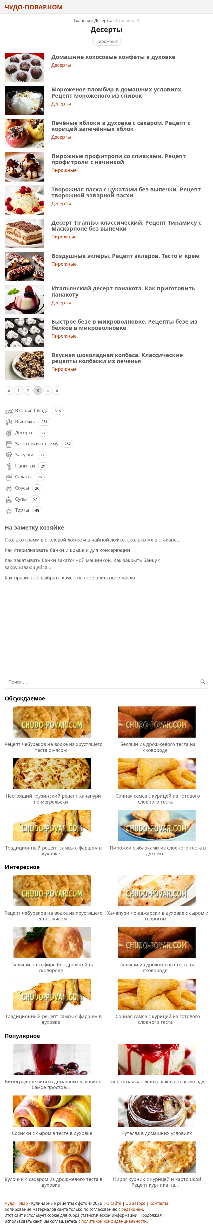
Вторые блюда (32, 410)
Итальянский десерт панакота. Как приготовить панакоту (123, 291)
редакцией (132, 1209)
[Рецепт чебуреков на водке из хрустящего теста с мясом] (52, 738)
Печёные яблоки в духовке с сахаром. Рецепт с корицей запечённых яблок (120, 125)
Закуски (24, 454)
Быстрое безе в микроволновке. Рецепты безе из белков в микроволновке (124, 324)
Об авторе (135, 1203)
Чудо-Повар (16, 1203)
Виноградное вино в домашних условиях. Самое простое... (53, 1084)
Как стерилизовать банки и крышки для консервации (67, 550)
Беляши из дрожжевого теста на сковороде (158, 747)
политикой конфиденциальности (114, 1221)
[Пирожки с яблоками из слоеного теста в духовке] (156, 842)
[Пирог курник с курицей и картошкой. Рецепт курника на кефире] (156, 1173)
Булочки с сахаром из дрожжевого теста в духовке (53, 1182)
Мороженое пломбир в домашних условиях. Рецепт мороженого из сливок (117, 92)
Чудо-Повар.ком (34, 7)
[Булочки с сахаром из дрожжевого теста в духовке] (52, 1173)
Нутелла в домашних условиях (156, 1133)
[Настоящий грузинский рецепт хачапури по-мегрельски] (52, 790)
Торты (22, 510)
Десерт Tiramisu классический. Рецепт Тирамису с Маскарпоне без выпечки (126, 225)
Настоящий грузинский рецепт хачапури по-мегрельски (53, 799)
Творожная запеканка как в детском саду (156, 1081)
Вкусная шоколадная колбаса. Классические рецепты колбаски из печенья (117, 358)
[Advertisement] (107, 627)
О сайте (113, 1203)
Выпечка (25, 421)
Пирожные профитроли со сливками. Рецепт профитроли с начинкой (118, 159)
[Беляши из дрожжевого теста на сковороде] (156, 738)
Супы (21, 499)
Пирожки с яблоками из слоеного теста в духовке (158, 851)
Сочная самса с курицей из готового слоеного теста (158, 799)
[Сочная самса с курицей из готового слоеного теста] (156, 790)
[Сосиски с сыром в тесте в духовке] (52, 1127)
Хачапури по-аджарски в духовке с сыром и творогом (158, 916)
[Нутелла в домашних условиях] (156, 1127)
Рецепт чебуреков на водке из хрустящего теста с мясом (53, 747)
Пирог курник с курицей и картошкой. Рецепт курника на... (158, 1182)
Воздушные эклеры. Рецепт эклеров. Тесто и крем (125, 255)
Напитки (25, 466)
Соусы (22, 488)
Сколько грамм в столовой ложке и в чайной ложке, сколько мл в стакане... (93, 540)
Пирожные (107, 41)
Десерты (61, 65)
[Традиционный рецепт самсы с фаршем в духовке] (52, 842)
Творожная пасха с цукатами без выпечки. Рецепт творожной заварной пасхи (126, 192)
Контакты (159, 1203)
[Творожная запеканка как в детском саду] (156, 1076)
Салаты (23, 476)
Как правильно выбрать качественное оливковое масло (70, 577)
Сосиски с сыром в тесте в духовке (52, 1133)
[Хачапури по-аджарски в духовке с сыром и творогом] (156, 907)
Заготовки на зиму (36, 443)
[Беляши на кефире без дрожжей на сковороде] (52, 958)
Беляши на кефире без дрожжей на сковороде (53, 967)
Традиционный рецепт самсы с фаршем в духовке (53, 851)
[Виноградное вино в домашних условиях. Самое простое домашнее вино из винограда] (52, 1076)
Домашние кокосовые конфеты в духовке (113, 57)
